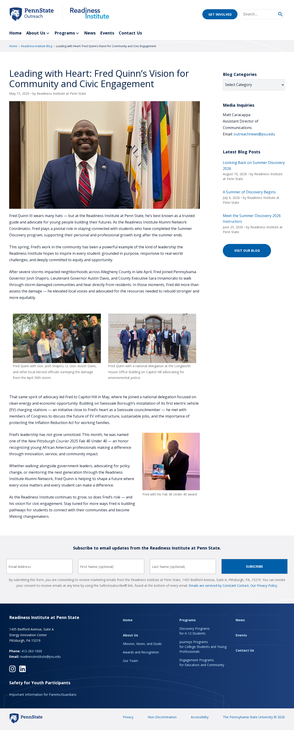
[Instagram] (12, 669)
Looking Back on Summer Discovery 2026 (254, 165)
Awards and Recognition (141, 652)
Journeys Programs (202, 647)
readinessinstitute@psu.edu (40, 656)
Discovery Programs (194, 631)
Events (107, 33)
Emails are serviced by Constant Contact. (219, 585)
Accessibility (200, 717)
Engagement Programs (201, 662)
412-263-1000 (31, 651)
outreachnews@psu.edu (254, 134)
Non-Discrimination (162, 717)
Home (15, 33)
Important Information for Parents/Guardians (42, 694)
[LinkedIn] (22, 669)
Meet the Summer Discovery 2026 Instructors (252, 218)
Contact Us (130, 33)
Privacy (128, 717)
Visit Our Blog (247, 250)
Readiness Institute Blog (36, 46)
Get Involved (220, 14)
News (90, 33)
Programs (64, 33)
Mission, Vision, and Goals (142, 643)
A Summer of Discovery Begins (249, 192)
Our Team (130, 660)
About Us (35, 33)
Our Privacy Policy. (264, 585)
